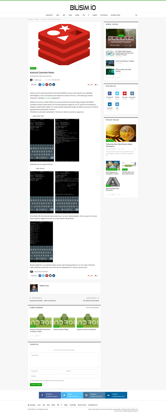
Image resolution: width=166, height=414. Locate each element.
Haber (95, 15)
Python (121, 35)
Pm (84, 15)
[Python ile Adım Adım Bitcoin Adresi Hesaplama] (121, 133)
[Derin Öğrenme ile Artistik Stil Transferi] (113, 166)
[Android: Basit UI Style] (64, 320)
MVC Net (125, 169)
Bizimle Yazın (115, 15)
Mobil (77, 15)
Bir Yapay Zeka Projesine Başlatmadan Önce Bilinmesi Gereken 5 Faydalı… (124, 53)
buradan (48, 98)
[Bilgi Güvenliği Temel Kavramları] (113, 182)
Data (70, 15)
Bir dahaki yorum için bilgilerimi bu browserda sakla (48, 380)
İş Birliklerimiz (93, 405)
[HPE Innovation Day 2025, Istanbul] (110, 72)
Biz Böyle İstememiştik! (91, 301)
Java (57, 15)
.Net (64, 15)
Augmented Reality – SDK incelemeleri (43, 301)
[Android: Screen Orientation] (88, 320)
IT (88, 15)
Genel (108, 185)
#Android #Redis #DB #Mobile (41, 271)
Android (33, 68)
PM (58, 405)
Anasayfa (49, 15)
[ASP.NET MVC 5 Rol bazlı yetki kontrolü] (129, 166)
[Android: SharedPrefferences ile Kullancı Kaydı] (41, 320)
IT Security (110, 140)
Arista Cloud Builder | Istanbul (124, 61)
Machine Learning (111, 169)
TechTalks (104, 15)
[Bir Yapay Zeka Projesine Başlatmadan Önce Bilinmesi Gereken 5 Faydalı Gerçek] (110, 53)
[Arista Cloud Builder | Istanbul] (110, 63)
